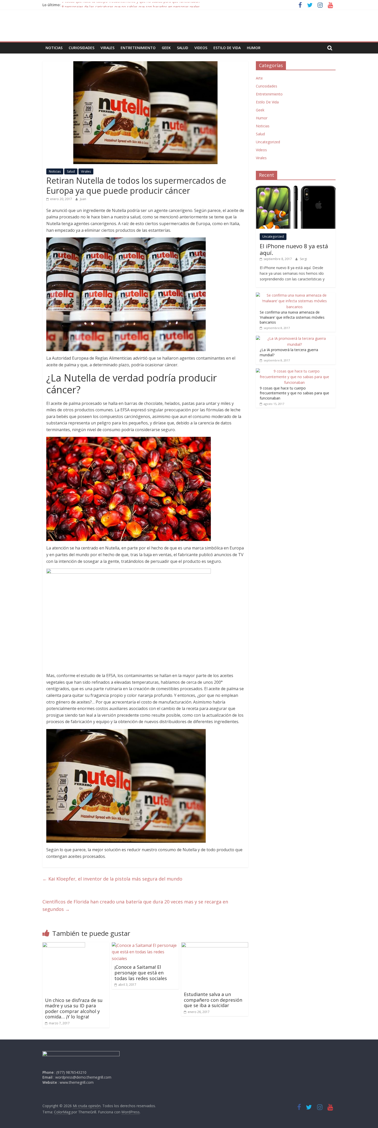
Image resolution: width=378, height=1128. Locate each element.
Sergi (303, 259)
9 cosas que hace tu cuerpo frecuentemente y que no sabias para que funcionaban (131, 4)
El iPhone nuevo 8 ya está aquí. (294, 249)
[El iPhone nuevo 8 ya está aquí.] (296, 186)
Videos (200, 47)
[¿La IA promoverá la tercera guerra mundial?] (294, 338)
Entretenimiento (138, 47)
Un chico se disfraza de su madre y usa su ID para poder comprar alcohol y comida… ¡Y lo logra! (74, 1008)
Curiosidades (81, 47)
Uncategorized (268, 141)
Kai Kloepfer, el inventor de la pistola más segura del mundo (112, 879)
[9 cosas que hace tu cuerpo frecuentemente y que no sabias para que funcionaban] (294, 371)
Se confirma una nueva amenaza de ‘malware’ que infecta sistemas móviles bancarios (292, 317)
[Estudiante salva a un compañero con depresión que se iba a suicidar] (214, 945)
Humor (253, 47)
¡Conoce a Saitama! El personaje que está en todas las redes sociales (140, 972)
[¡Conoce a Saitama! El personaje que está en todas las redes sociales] (145, 945)
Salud (182, 47)
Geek (166, 47)
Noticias (54, 47)
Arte (259, 78)
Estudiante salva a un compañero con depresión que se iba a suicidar (213, 999)
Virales (107, 47)
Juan (83, 199)
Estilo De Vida (227, 47)
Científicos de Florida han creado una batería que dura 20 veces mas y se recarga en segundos (135, 905)
